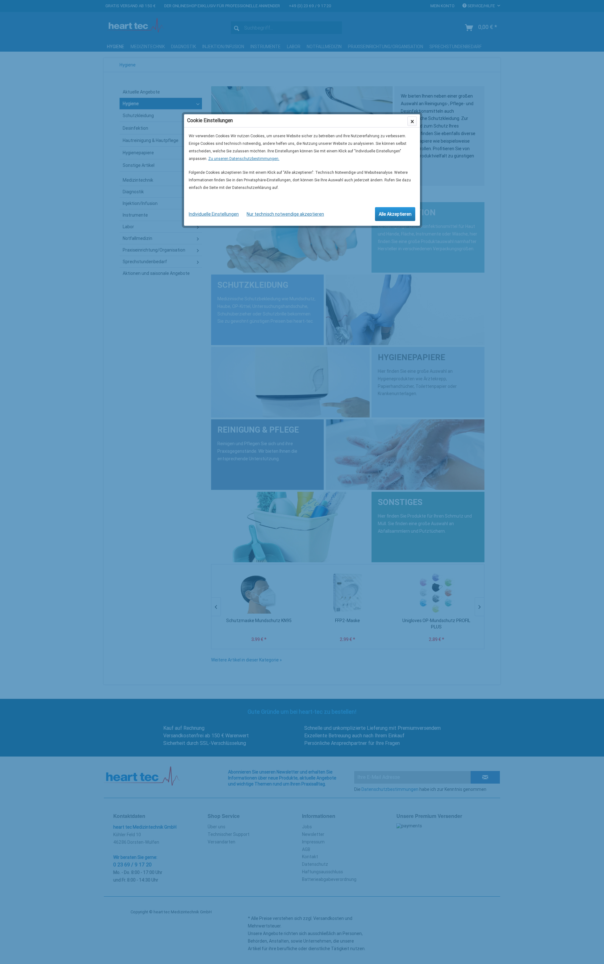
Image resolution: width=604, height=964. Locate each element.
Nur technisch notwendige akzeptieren (285, 214)
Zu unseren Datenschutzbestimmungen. (243, 158)
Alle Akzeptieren (395, 214)
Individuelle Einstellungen (214, 214)
